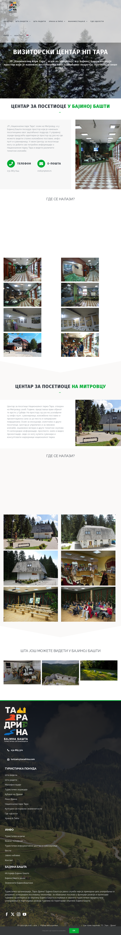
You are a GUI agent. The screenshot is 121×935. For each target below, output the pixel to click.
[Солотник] (60, 672)
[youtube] (24, 914)
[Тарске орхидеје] (22, 672)
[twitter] (12, 914)
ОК (74, 931)
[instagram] (18, 914)
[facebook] (7, 914)
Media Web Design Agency (69, 925)
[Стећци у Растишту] (98, 670)
